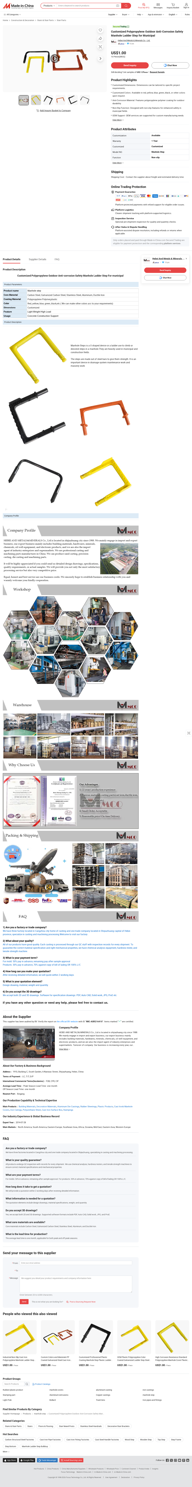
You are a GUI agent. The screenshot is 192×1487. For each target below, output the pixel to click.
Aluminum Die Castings (68, 1106)
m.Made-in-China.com (102, 1472)
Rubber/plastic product (13, 1389)
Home (5, 20)
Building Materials (27, 1106)
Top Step (161, 1439)
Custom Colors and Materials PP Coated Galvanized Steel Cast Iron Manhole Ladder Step (55, 1360)
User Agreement (111, 1477)
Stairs (29, 1426)
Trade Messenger (47, 1460)
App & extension (155, 14)
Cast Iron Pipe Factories (50, 1439)
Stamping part (9, 1395)
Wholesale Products (96, 1469)
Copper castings (103, 1395)
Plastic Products (105, 1106)
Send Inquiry (130, 65)
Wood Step (129, 1439)
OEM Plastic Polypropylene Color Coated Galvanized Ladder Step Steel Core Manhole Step (133, 1360)
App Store (10, 1460)
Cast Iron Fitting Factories (77, 1439)
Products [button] (48, 5)
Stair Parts (61, 20)
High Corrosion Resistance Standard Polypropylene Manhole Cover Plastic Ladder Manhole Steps (171, 1360)
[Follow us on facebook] (167, 1460)
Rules (187, 14)
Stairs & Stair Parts (45, 20)
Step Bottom (10, 1446)
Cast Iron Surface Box (52, 1109)
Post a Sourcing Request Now (81, 1301)
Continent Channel (129, 1469)
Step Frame (176, 1439)
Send (24, 1301)
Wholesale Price (113, 1469)
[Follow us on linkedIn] (187, 1460)
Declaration (125, 1477)
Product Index (144, 1469)
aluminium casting (104, 1389)
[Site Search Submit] (126, 6)
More (5, 1451)
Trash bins (100, 1400)
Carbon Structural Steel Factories (19, 1439)
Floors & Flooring (45, 1426)
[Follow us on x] (171, 1460)
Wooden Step (146, 1439)
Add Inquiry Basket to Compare (55, 110)
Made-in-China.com (84, 1472)
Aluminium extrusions (58, 1395)
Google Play (27, 1460)
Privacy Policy (139, 1477)
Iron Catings (16, 1109)
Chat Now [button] (172, 65)
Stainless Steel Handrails (91, 1426)
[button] (117, 5)
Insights (155, 1469)
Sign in (186, 7)
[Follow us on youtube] (179, 1460)
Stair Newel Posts (66, 1426)
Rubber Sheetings (88, 1106)
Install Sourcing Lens (73, 1460)
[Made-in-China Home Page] (18, 6)
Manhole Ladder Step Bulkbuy (35, 1446)
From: (15, 1263)
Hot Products (39, 1469)
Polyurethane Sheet (32, 1109)
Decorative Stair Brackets (118, 1426)
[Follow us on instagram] (175, 1460)
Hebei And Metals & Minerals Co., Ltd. (134, 40)
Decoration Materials (46, 1106)
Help (139, 14)
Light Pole (7, 1400)
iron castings (148, 1389)
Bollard (52, 1400)
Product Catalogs (42, 1384)
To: (17, 1270)
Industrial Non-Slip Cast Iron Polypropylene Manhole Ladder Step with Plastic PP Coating (18, 1360)
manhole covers (56, 1389)
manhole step (148, 1395)
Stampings (68, 1109)
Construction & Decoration (22, 20)
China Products (53, 1469)
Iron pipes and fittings (152, 1400)
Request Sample (157, 72)
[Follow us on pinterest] (183, 1460)
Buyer (124, 14)
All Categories (13, 14)
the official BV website (67, 1021)
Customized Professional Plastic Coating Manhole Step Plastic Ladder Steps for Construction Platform (95, 1360)
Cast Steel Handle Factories (107, 1439)
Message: (14, 1278)
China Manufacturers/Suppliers (73, 1469)
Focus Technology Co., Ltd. (76, 1477)
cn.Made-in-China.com (122, 1472)
